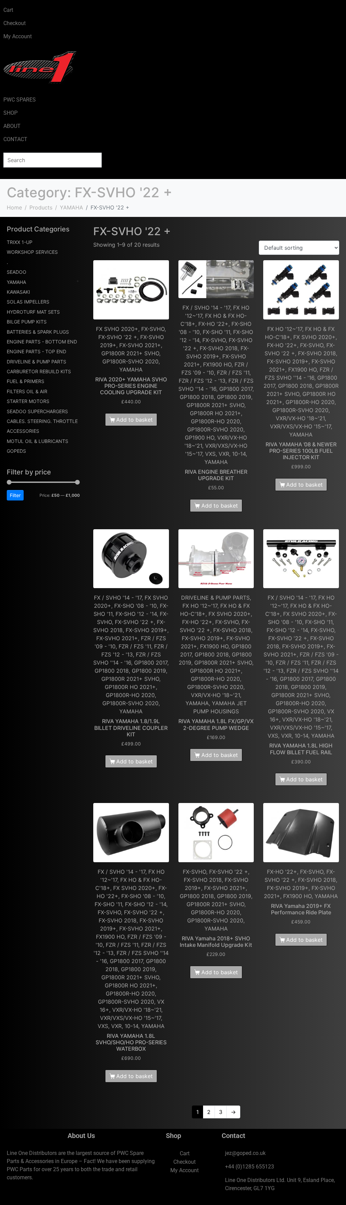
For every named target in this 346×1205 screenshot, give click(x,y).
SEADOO (16, 272)
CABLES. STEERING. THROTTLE (42, 421)
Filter (15, 495)
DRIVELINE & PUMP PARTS (36, 361)
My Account (17, 36)
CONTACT (15, 139)
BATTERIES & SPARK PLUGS (38, 332)
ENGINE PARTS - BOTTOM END (42, 341)
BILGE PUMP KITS (27, 322)
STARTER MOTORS (28, 401)
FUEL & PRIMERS (25, 381)
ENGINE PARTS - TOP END (36, 351)
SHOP (10, 113)
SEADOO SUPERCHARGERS (37, 411)
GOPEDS (16, 451)
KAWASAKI (18, 292)
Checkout (14, 23)
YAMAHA (16, 282)
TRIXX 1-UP (19, 242)
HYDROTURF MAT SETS (33, 312)
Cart (8, 10)
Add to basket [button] (134, 419)
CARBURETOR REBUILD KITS (39, 371)
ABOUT (12, 126)
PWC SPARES (19, 99)
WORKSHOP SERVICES (32, 252)
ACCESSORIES (23, 431)
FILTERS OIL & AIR (27, 391)
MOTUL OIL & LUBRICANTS (37, 441)
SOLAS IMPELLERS (28, 302)
